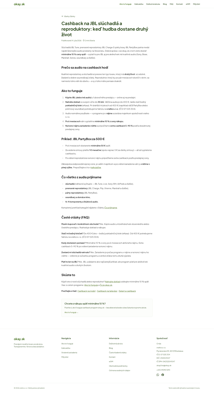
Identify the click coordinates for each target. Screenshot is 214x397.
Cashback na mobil (86, 291)
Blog (165, 4)
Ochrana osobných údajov (119, 370)
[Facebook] (162, 375)
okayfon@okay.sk (164, 365)
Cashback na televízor (107, 291)
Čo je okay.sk (106, 285)
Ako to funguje (126, 4)
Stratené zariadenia (69, 352)
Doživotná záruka (153, 4)
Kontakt (179, 4)
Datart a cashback (127, 291)
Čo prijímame (110, 207)
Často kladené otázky (118, 352)
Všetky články (69, 16)
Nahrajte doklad (112, 281)
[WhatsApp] (158, 375)
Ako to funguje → (71, 312)
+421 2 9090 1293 (163, 370)
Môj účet (196, 4)
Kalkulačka (138, 4)
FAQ (171, 4)
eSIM (188, 4)
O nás (159, 343)
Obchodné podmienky (118, 366)
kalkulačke (96, 167)
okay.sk (19, 4)
